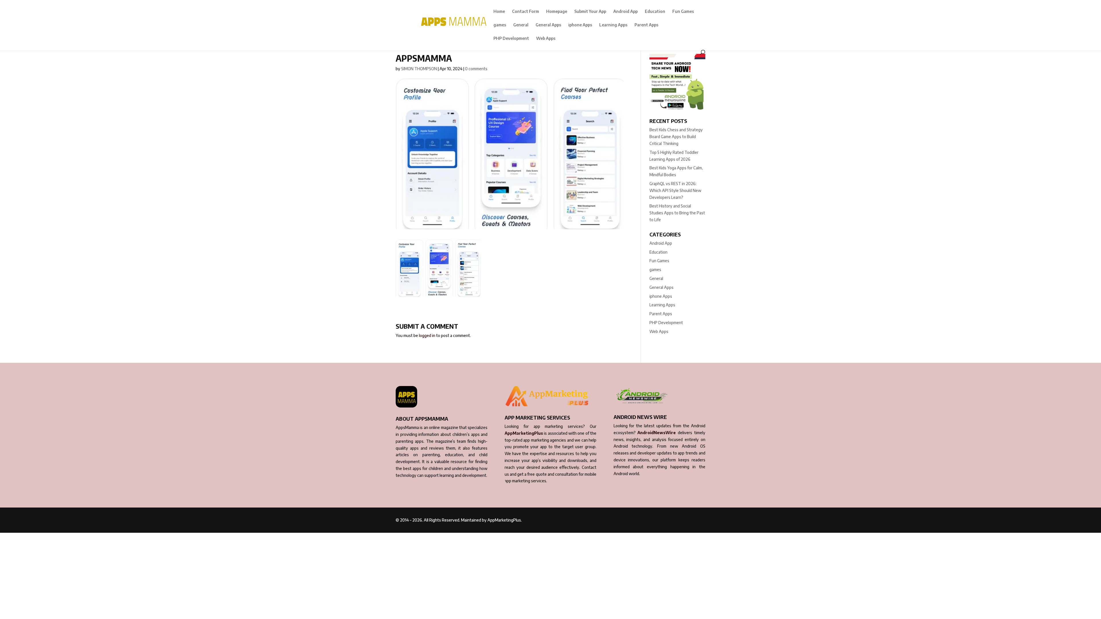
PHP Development (511, 38)
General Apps (548, 25)
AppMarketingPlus (524, 433)
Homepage (556, 11)
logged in (427, 335)
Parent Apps (646, 25)
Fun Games (683, 11)
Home (499, 11)
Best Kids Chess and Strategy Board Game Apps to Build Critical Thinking (676, 136)
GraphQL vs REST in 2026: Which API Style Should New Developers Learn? (675, 190)
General (520, 25)
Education (655, 11)
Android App (625, 11)
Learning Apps (613, 25)
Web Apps (545, 38)
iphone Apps (580, 25)
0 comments (476, 68)
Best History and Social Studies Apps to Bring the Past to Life (677, 212)
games (499, 25)
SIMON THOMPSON (419, 68)
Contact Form (525, 11)
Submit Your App (590, 11)
